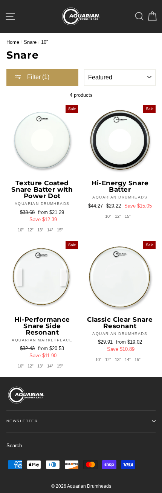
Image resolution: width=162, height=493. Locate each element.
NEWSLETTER (22, 421)
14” (50, 230)
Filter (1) (37, 77)
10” (21, 230)
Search (14, 445)
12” (31, 230)
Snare (30, 42)
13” (40, 230)
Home (12, 42)
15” (60, 230)
